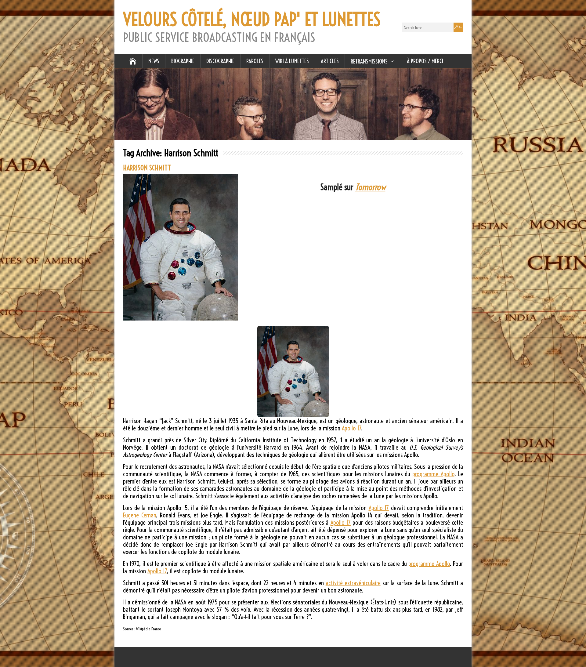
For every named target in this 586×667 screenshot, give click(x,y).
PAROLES (254, 61)
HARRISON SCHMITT (147, 168)
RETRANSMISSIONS (369, 61)
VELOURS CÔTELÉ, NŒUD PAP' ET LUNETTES (252, 20)
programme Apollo (433, 474)
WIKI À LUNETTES (292, 61)
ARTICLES (330, 61)
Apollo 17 (351, 428)
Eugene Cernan (139, 515)
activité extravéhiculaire (353, 583)
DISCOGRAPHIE (220, 61)
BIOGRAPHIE (182, 61)
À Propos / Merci (425, 61)
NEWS (153, 61)
